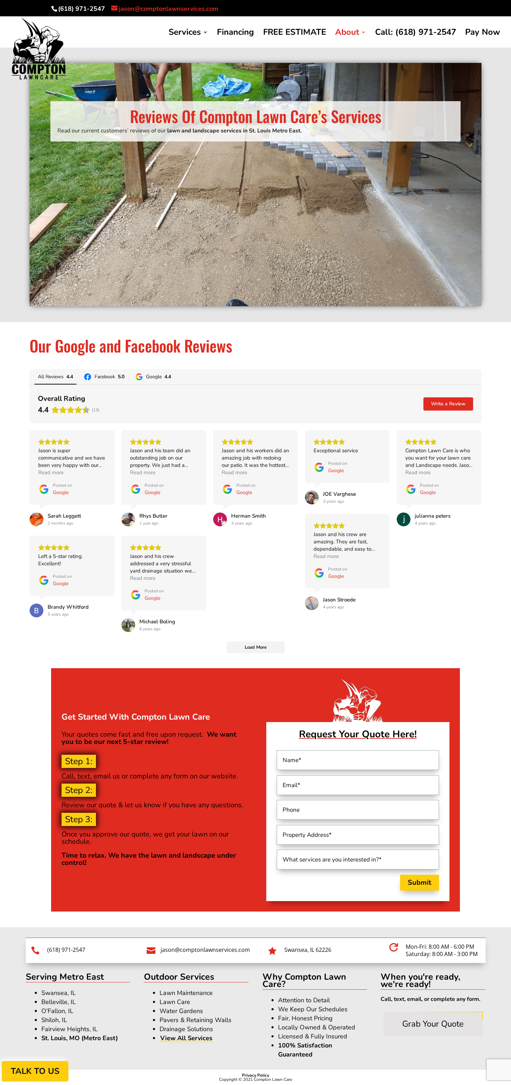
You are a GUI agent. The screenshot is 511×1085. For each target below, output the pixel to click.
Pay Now (482, 34)
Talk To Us (35, 1071)
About (347, 34)
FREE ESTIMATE (294, 34)
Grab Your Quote (433, 1023)
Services (185, 34)
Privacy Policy (255, 1075)
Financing (235, 34)
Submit (419, 882)
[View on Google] (36, 519)
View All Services (186, 1038)
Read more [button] (51, 472)
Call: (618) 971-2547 (415, 34)
